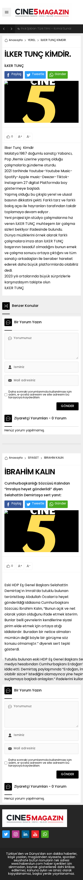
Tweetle (38, 74)
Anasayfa (16, 40)
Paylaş (16, 74)
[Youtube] (35, 834)
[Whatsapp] (45, 834)
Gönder (60, 74)
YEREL (31, 40)
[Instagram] (15, 834)
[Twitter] (6, 834)
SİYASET (33, 457)
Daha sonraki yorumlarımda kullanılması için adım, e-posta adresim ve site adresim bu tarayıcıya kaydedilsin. (40, 394)
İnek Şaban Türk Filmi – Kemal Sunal (46, 28)
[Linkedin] (25, 834)
